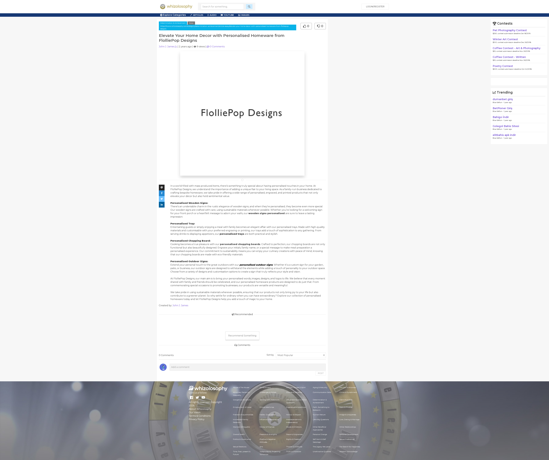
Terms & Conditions (200, 416)
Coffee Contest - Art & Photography (516, 48)
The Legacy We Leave (321, 447)
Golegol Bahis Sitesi (506, 126)
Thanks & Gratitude (294, 447)
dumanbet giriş (503, 99)
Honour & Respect (293, 415)
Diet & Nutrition (345, 400)
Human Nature (319, 415)
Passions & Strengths (268, 434)
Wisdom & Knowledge (348, 451)
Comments (217, 46)
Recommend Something (242, 335)
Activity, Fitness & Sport (296, 387)
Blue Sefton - (498, 102)
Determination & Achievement (173, 23)
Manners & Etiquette (241, 427)
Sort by (270, 355)
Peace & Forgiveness (294, 434)
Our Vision (194, 412)
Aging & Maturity (320, 387)
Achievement (265, 387)
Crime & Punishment (348, 392)
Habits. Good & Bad (268, 415)
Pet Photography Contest (510, 30)
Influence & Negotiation (269, 419)
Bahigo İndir (501, 117)
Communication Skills (322, 392)
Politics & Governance (242, 439)
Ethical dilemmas (267, 407)
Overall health (239, 434)
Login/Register (375, 6)
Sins (261, 447)
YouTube (229, 15)
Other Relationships (347, 427)
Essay (191, 23)
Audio (213, 15)
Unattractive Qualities (322, 451)
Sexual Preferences (347, 439)
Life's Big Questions (321, 419)
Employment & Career (242, 407)
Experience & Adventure (296, 407)
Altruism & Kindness (347, 387)
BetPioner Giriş (502, 108)
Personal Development (348, 434)
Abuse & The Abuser (241, 387)
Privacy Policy (196, 419)
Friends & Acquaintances (243, 415)
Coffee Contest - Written (509, 57)
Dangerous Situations (242, 400)
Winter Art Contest (505, 39)
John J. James (166, 46)
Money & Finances (267, 427)
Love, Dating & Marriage (349, 419)
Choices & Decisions (294, 392)
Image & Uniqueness (347, 415)
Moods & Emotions (294, 427)
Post (321, 373)
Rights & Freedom (293, 439)
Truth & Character (293, 451)
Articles (198, 15)
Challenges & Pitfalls (268, 392)
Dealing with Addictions (269, 400)
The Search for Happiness (349, 447)
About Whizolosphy (200, 409)
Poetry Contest (503, 66)
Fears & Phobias (345, 407)
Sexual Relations (239, 447)
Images (245, 15)
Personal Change (320, 434)
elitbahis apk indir (504, 135)
